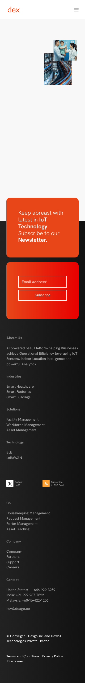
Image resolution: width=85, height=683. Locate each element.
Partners (13, 556)
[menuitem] (76, 9)
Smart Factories (18, 391)
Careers (12, 567)
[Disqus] (42, 149)
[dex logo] (35, 9)
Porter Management (22, 523)
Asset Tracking (18, 529)
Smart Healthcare (20, 386)
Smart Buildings (18, 397)
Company (14, 551)
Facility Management (22, 419)
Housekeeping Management (28, 513)
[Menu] (76, 9)
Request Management (23, 518)
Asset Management (21, 430)
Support (12, 562)
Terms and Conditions (24, 656)
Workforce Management (25, 424)
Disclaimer (15, 661)
